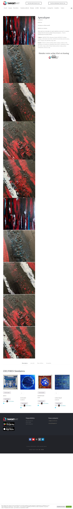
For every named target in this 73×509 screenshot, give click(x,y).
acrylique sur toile (64, 42)
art (42, 44)
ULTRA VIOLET (58, 398)
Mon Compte (42, 8)
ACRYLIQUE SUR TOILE (47, 38)
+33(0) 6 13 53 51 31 (52, 420)
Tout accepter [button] (69, 506)
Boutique (32, 8)
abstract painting (50, 42)
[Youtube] (33, 439)
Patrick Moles (11, 401)
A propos (10, 8)
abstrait (54, 42)
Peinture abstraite (52, 45)
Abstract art (44, 42)
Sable (55, 40)
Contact (62, 8)
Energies (42, 40)
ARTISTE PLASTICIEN (57, 38)
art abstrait (46, 44)
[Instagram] (36, 439)
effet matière (40, 45)
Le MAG (37, 8)
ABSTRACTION (45, 37)
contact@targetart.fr (52, 423)
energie (44, 45)
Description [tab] (24, 363)
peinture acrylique (59, 45)
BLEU (68, 38)
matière (47, 45)
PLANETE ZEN (41, 395)
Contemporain (63, 44)
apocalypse (40, 44)
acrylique (58, 42)
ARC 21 (4, 395)
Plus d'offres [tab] (40, 363)
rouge (52, 40)
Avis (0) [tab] (32, 363)
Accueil (5, 8)
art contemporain (51, 44)
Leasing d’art (50, 8)
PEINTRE (49, 40)
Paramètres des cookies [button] (61, 506)
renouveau (46, 47)
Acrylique (64, 37)
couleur (67, 44)
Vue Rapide (7, 399)
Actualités (56, 8)
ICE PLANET (23, 398)
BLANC (64, 38)
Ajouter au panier (26, 392)
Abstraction (52, 37)
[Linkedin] (42, 439)
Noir (45, 40)
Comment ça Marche (24, 8)
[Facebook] (30, 439)
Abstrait (55, 37)
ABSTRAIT (60, 37)
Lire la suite (7, 392)
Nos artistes (15, 8)
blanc (56, 44)
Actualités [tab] (48, 363)
